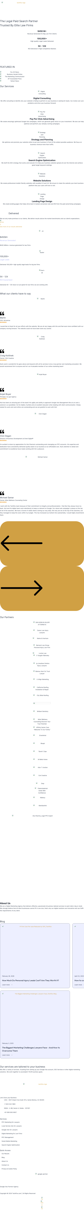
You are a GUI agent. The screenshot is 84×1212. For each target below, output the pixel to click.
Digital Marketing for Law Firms (12, 1133)
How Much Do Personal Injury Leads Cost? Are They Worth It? (30, 980)
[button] (81, 8)
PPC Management (8, 1137)
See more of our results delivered (11, 226)
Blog (3, 1157)
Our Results (5, 1153)
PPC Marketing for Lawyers (11, 1122)
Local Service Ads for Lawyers (12, 1126)
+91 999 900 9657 (10, 1112)
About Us (5, 1161)
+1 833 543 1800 (9, 1104)
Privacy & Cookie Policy (9, 1169)
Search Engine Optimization (11, 1145)
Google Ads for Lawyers (10, 1130)
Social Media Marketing (9, 1141)
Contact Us (5, 1165)
